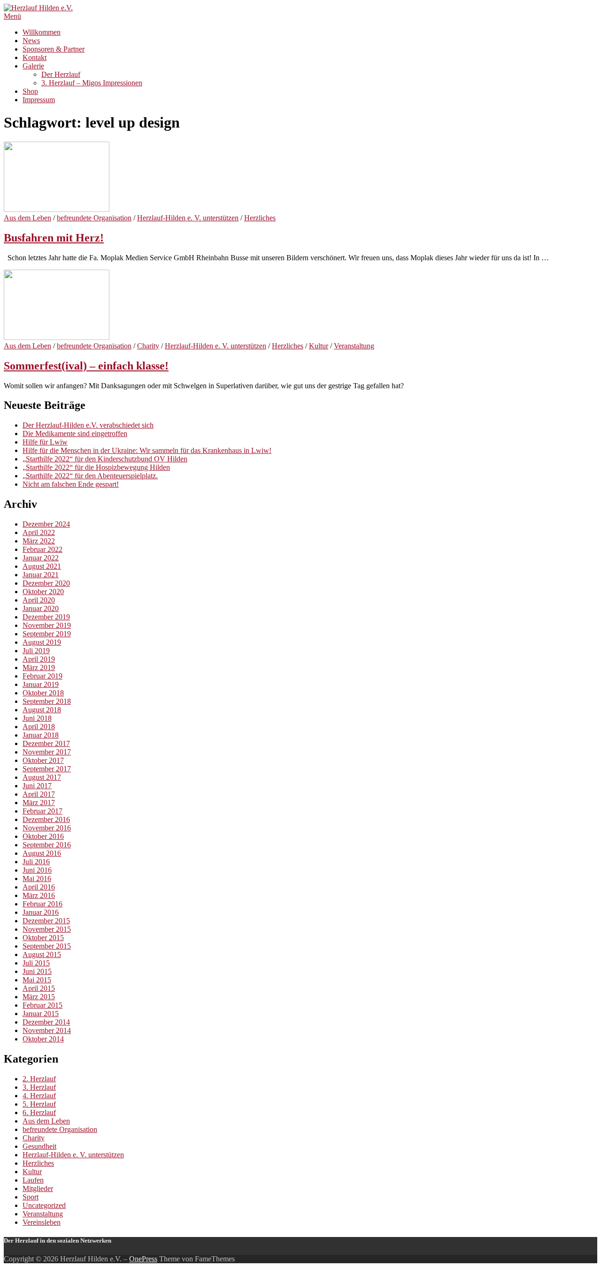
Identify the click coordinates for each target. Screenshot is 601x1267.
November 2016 (47, 828)
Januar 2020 (41, 608)
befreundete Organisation (94, 218)
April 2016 (39, 887)
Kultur (318, 346)
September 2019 (47, 634)
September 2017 (47, 769)
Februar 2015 (42, 1005)
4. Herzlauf (39, 1096)
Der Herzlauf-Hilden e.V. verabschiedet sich (88, 425)
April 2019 (39, 659)
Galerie (33, 66)
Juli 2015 (36, 963)
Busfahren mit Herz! (54, 238)
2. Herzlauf (39, 1079)
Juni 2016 (37, 870)
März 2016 (39, 895)
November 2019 (47, 625)
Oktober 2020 (43, 592)
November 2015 (47, 929)
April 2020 (39, 600)
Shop (30, 91)
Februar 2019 (42, 676)
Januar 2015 (41, 1014)
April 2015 (39, 988)
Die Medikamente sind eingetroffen (75, 433)
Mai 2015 (37, 980)
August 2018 (42, 710)
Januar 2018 (41, 735)
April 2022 (39, 532)
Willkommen (42, 32)
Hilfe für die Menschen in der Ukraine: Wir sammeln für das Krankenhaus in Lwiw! (147, 450)
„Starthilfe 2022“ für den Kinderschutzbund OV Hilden (105, 459)
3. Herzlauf (39, 1087)
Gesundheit (39, 1146)
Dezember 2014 (46, 1022)
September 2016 (47, 845)
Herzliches (260, 218)
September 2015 (47, 946)
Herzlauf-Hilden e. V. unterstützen (188, 218)
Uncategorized (44, 1205)
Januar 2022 (41, 558)
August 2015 (42, 954)
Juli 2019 (36, 651)
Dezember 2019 (46, 617)
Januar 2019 (41, 684)
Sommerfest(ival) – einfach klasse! (86, 366)
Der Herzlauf (60, 74)
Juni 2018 (37, 718)
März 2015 (39, 997)
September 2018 (47, 701)
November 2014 (47, 1030)
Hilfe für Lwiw (45, 442)
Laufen (33, 1180)
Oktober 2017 (43, 760)
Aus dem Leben (27, 218)
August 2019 (42, 642)
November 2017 (47, 752)
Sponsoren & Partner (54, 49)
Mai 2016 (37, 878)
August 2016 (42, 853)
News (31, 41)
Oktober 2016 (43, 836)
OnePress (143, 1259)
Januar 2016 (41, 912)
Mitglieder (38, 1188)
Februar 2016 (42, 904)
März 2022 (39, 541)
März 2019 (39, 667)
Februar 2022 (42, 549)
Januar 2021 (41, 575)
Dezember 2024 (46, 524)
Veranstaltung (354, 346)
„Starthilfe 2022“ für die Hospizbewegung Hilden (96, 467)
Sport (31, 1197)
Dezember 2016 (46, 819)
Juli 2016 (36, 862)
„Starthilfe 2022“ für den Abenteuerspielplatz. (90, 476)
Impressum (39, 100)
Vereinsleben (42, 1222)
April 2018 (39, 727)
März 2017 (39, 803)
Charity (148, 346)
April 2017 (39, 794)
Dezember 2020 (46, 583)
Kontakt (34, 57)
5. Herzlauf (39, 1104)
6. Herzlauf (39, 1112)
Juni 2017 (37, 786)
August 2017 (42, 777)
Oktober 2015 (43, 938)
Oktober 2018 (43, 693)
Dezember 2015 (46, 921)
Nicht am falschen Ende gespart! (71, 484)
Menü (12, 16)
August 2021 (42, 566)
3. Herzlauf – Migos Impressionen (91, 83)
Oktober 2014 (43, 1039)
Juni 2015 (37, 971)
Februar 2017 (42, 811)
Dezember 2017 (46, 743)
